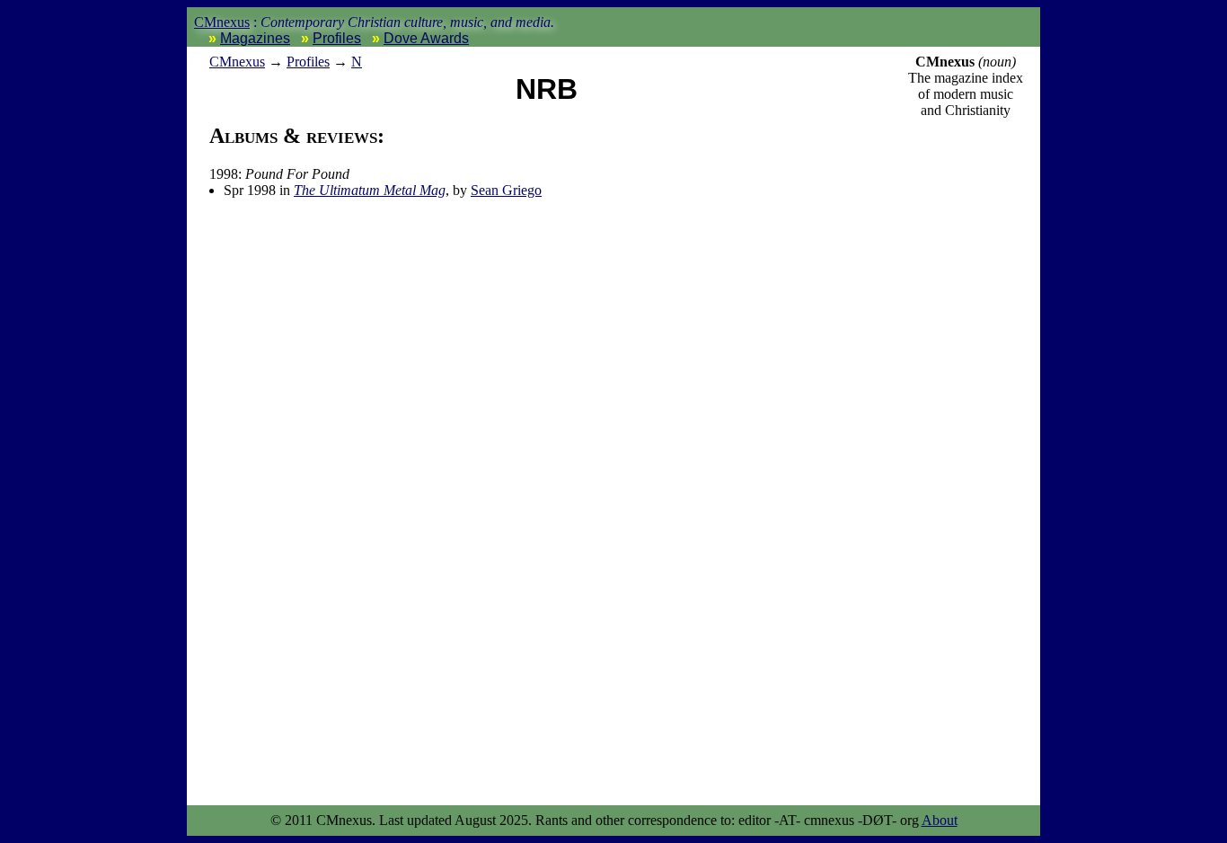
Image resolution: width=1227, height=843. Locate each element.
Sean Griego (506, 190)
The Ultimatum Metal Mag (370, 190)
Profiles (337, 38)
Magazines (255, 38)
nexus (237, 61)
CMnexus (222, 22)
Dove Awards (426, 38)
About (940, 820)
